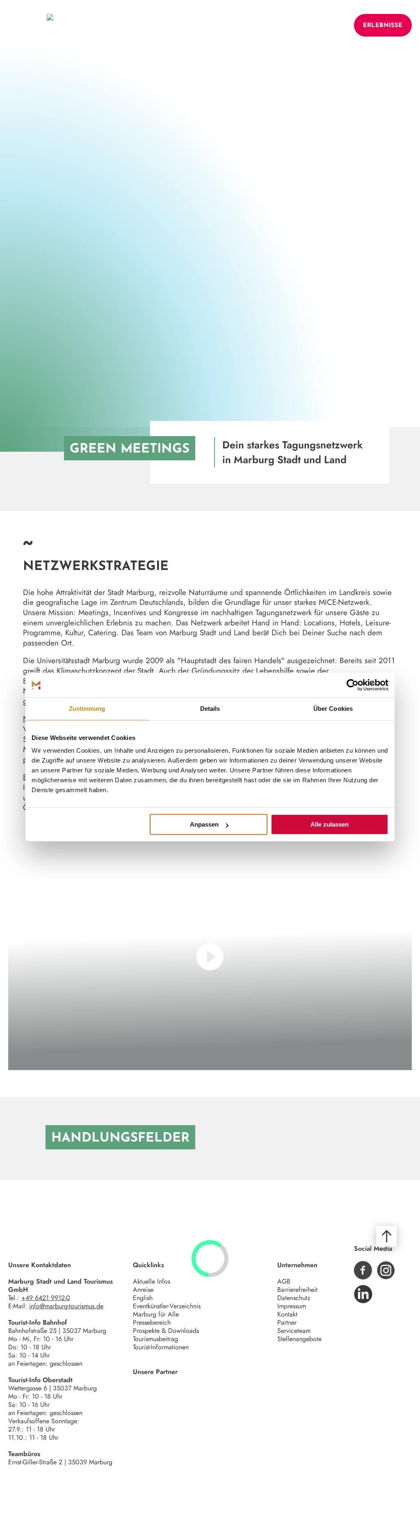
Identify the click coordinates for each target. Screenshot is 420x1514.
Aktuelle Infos (151, 1281)
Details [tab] (210, 708)
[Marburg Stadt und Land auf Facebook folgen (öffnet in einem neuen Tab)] (363, 1270)
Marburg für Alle (156, 1314)
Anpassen (204, 824)
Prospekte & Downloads (166, 1330)
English (143, 1298)
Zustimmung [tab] (87, 708)
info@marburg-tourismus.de (66, 1306)
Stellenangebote (299, 1339)
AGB (283, 1281)
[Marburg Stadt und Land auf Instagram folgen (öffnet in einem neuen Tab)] (386, 1270)
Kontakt (287, 1314)
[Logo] (50, 25)
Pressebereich (152, 1322)
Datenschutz (293, 1298)
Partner (287, 1322)
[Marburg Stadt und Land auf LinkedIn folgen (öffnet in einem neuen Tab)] (363, 1294)
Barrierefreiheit (297, 1289)
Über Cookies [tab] (333, 708)
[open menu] (21, 25)
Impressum (291, 1306)
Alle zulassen (329, 824)
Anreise (143, 1289)
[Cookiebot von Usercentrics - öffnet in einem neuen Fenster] (352, 685)
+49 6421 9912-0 (45, 1298)
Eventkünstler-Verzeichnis (167, 1306)
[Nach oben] (386, 1236)
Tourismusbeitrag (155, 1339)
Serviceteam (293, 1330)
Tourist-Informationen (161, 1347)
